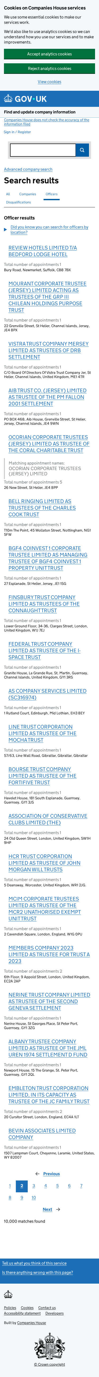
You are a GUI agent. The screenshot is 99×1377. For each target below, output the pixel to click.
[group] (49, 230)
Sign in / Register (17, 132)
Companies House (31, 1322)
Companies (27, 194)
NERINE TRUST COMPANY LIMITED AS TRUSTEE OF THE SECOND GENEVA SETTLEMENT (49, 1001)
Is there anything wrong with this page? (37, 1272)
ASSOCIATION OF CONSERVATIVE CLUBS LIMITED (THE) (47, 819)
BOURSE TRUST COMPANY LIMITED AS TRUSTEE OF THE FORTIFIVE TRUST (42, 776)
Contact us (47, 1307)
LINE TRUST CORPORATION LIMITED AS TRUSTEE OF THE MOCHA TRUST (42, 733)
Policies (10, 1307)
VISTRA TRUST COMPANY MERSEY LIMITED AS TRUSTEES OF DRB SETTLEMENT (48, 350)
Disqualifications (18, 202)
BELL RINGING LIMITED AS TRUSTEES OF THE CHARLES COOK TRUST (42, 508)
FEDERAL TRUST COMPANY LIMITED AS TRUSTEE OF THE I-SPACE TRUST (44, 650)
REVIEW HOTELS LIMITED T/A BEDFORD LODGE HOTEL (42, 251)
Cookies (27, 1307)
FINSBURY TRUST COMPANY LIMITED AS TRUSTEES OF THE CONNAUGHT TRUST (44, 604)
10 (34, 1197)
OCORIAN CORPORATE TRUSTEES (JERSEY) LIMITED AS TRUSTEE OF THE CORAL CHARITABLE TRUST (48, 443)
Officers (52, 194)
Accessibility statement (22, 1313)
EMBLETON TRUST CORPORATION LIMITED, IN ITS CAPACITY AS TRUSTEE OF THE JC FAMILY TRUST (48, 1095)
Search (82, 150)
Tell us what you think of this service (34, 1263)
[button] (49, 229)
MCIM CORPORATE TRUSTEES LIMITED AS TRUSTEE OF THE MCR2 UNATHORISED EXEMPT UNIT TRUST (44, 909)
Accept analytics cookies (49, 53)
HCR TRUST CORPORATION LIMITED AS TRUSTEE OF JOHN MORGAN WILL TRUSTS (44, 863)
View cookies (49, 81)
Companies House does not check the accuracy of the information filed (46, 121)
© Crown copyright (49, 1364)
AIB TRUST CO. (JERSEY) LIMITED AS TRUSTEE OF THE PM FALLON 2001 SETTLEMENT (47, 397)
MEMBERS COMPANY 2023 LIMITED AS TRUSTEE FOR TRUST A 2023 (49, 954)
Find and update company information (40, 111)
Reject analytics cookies (49, 68)
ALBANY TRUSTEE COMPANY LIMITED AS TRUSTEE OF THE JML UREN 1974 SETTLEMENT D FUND (47, 1048)
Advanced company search (28, 169)
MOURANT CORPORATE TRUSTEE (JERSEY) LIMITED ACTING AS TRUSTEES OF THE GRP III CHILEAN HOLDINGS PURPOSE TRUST (47, 296)
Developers (54, 1313)
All (8, 194)
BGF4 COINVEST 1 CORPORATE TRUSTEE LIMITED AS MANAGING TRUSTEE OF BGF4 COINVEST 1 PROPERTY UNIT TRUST (47, 558)
